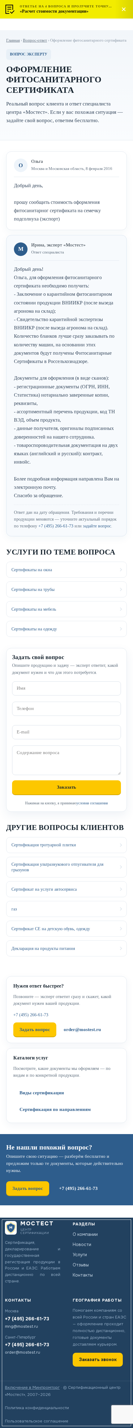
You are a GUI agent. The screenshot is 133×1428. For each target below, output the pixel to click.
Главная (13, 40)
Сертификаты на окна (31, 569)
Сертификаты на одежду (34, 628)
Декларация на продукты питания (43, 948)
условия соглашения (92, 803)
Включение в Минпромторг (32, 1387)
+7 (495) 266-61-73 (55, 526)
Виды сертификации (41, 1092)
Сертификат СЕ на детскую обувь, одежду (50, 928)
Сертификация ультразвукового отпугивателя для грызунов (57, 867)
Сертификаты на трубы (32, 589)
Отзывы (81, 1265)
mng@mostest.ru (21, 1326)
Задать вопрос (34, 1029)
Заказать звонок (98, 1359)
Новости (82, 1244)
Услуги (80, 1254)
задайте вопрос (97, 526)
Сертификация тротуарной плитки (43, 844)
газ (14, 908)
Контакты (83, 1275)
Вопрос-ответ (35, 40)
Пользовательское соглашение (36, 1421)
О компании (85, 1234)
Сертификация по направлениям (55, 1109)
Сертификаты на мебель (33, 609)
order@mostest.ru (82, 1029)
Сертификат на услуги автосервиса (44, 889)
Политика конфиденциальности (37, 1407)
